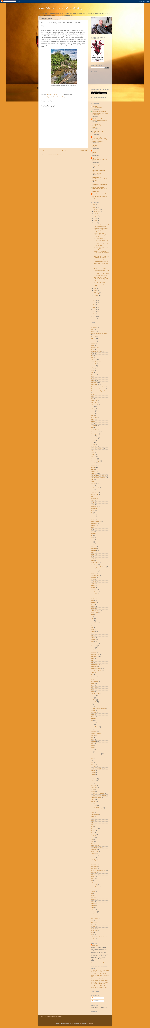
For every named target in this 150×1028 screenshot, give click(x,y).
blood (92, 394)
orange (93, 716)
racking (93, 770)
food (92, 544)
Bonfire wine (94, 400)
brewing (93, 413)
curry (92, 479)
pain (92, 720)
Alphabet (93, 339)
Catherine (93, 425)
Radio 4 (93, 774)
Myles (92, 689)
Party (92, 725)
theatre (93, 876)
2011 (94, 318)
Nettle (92, 698)
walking (63, 97)
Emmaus (93, 517)
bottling (93, 409)
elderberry (93, 506)
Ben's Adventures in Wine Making (60, 8)
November (97, 211)
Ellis (92, 512)
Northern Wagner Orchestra (98, 708)
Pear (92, 737)
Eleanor (93, 510)
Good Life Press (95, 562)
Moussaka (93, 677)
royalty (92, 816)
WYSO (92, 928)
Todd (92, 882)
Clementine (94, 458)
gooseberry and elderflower (98, 567)
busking (93, 419)
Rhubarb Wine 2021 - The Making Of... (101, 248)
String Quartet (94, 851)
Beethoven (94, 374)
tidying (92, 878)
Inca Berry (93, 602)
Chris (92, 442)
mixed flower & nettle (96, 670)
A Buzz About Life (97, 131)
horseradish (94, 594)
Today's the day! (96, 173)
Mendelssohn (94, 666)
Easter (92, 504)
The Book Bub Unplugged (100, 118)
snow (92, 841)
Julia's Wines (94, 623)
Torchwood (94, 885)
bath (92, 368)
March (96, 290)
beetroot (93, 376)
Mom (92, 675)
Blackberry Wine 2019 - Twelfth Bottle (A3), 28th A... (101, 279)
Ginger (92, 558)
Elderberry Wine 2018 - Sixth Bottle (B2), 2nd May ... (101, 270)
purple (92, 758)
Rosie (92, 812)
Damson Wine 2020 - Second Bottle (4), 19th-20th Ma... (101, 235)
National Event (95, 693)
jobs (92, 616)
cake (92, 423)
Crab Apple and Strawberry (98, 477)
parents (93, 722)
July (95, 218)
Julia (92, 621)
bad (92, 357)
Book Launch (94, 404)
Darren (92, 485)
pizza (92, 743)
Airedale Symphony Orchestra (99, 333)
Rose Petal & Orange (96, 808)
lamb (92, 635)
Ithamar (93, 606)
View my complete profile (97, 962)
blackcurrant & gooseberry (98, 386)
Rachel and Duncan (96, 768)
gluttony (93, 560)
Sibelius (93, 837)
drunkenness (94, 494)
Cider (92, 450)
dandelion (93, 483)
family (92, 527)
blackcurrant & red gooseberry (99, 391)
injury (92, 604)
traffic (92, 889)
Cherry (92, 436)
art (91, 355)
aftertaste (93, 331)
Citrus (92, 452)
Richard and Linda (96, 797)
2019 (94, 300)
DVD (92, 500)
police (92, 749)
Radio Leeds (94, 776)
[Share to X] (68, 94)
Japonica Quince (95, 610)
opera (92, 714)
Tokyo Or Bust (96, 124)
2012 (94, 316)
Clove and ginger (95, 461)
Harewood (93, 581)
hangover (93, 577)
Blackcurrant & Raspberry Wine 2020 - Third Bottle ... (101, 265)
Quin (92, 762)
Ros (92, 803)
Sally (92, 822)
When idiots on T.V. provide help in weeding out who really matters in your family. (99, 140)
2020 (94, 298)
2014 (94, 311)
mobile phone (94, 672)
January (96, 295)
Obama (93, 710)
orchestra (93, 718)
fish (92, 535)
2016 (94, 307)
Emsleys (93, 519)
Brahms (93, 411)
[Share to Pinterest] (71, 94)
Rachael (93, 766)
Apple (92, 349)
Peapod (93, 735)
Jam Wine (93, 608)
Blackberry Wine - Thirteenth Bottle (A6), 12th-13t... (101, 257)
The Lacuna (94, 874)
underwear (94, 899)
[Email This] (64, 94)
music (92, 685)
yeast (92, 932)
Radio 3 (93, 772)
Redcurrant (94, 787)
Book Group (94, 402)
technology (94, 860)
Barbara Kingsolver (96, 361)
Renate (93, 789)
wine (92, 920)
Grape (92, 569)
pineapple (93, 741)
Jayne (92, 614)
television (57, 97)
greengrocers (94, 571)
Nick (92, 704)
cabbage (93, 421)
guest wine (94, 573)
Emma (92, 515)
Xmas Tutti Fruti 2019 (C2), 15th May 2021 (101, 244)
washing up (94, 912)
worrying (93, 926)
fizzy (92, 537)
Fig (91, 529)
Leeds (92, 641)
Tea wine (93, 858)
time (92, 880)
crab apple (93, 473)
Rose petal (94, 806)
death (92, 490)
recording (93, 785)
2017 (94, 305)
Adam (92, 329)
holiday (47, 97)
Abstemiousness (95, 325)
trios (92, 893)
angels (92, 345)
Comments (96, 1000)
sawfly (92, 826)
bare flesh (93, 363)
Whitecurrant (94, 916)
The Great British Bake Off (98, 870)
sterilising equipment (96, 847)
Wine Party (94, 922)
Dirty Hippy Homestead (99, 165)
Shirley (92, 833)
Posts (94, 997)
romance (93, 801)
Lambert (93, 637)
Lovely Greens (95, 650)
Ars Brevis (95, 145)
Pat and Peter (94, 727)
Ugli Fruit (93, 897)
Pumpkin (93, 756)
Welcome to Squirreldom (99, 184)
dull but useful (94, 498)
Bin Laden (93, 378)
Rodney (93, 799)
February (96, 293)
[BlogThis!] (66, 94)
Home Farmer (94, 591)
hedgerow (93, 585)
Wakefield (93, 905)
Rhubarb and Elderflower (97, 793)
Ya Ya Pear (94, 930)
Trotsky (93, 895)
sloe (92, 839)
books (92, 406)
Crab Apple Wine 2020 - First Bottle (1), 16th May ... (101, 240)
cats (92, 427)
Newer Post (45, 150)
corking (93, 469)
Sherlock (93, 831)
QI (91, 760)
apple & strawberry (96, 351)
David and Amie (95, 488)
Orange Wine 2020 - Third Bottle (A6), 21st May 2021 (101, 230)
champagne (94, 434)
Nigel (92, 706)
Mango (92, 658)
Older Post (83, 150)
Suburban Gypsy (97, 137)
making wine (94, 656)
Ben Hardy (95, 945)
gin (91, 556)
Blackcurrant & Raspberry (98, 388)
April (95, 288)
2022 (94, 205)
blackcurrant (94, 384)
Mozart (92, 683)
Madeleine (93, 652)
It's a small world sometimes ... (100, 120)
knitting (93, 633)
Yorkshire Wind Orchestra (98, 936)
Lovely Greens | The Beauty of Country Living (99, 187)
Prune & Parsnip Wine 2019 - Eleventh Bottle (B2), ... (101, 274)
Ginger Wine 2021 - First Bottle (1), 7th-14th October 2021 (99, 983)
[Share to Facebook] (69, 94)
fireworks (93, 533)
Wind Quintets (94, 918)
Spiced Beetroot (95, 845)
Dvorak (93, 502)
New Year (93, 700)
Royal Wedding (95, 814)
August (96, 216)
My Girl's (94, 132)
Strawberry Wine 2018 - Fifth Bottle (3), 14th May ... (101, 252)
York (92, 934)
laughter (93, 639)
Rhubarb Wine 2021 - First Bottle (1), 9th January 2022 (100, 971)
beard (92, 370)
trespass (93, 891)
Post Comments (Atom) (54, 154)
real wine (93, 781)
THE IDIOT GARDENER (99, 111)
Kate (92, 625)
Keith (92, 627)
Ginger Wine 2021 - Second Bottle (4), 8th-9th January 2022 (99, 979)
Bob (92, 398)
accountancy (94, 327)
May (95, 222)
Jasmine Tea (94, 612)
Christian (93, 444)
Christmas (93, 446)
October (96, 213)
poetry (92, 747)
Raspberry (93, 779)
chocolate (93, 440)
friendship (93, 550)
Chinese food (94, 438)
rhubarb (52, 97)
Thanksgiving (94, 866)
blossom (93, 396)
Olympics (93, 712)
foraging (93, 546)
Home (64, 150)
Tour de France (95, 887)
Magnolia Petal (95, 654)
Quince (93, 764)
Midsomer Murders (96, 668)
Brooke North (94, 417)
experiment (94, 523)
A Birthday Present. (97, 107)
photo (92, 739)
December (97, 209)
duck (92, 496)
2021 (94, 207)
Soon (93, 153)
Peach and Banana (96, 733)
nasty (92, 691)
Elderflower (94, 508)
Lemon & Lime (95, 643)
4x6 (81, 1023)
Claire (92, 454)
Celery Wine (94, 429)
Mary (92, 662)
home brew (94, 589)
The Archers (94, 868)
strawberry (93, 849)
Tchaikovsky (94, 855)
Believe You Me (96, 177)
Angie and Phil (95, 347)
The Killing (93, 872)
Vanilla (92, 901)
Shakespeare (94, 828)
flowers (93, 539)
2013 (94, 314)
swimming (93, 853)
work (92, 924)
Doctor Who (94, 492)
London (93, 648)
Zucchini (93, 939)
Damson (93, 481)
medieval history (95, 664)
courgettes (93, 471)
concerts (93, 465)
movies (93, 679)
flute (92, 542)
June (95, 220)
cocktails (93, 463)
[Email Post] (61, 94)
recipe (92, 783)
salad (92, 820)
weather (93, 914)
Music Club (94, 687)
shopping (93, 835)
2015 (94, 309)
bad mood (93, 359)
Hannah (93, 579)
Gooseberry (94, 564)
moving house (94, 681)
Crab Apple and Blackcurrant (98, 475)
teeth (92, 862)
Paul (92, 729)
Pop (92, 752)
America (93, 341)
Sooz (92, 843)
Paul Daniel (94, 731)
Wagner (93, 903)
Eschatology (95, 147)
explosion (93, 525)
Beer (92, 372)
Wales (92, 907)
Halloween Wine (95, 575)
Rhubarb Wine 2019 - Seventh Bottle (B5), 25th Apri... (101, 284)
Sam (92, 824)
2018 (94, 302)
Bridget (93, 415)
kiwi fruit (93, 631)
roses (92, 810)
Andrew (93, 343)
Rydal (92, 818)
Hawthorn (93, 583)
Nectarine (93, 695)
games (92, 552)
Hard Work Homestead (99, 194)
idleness (93, 598)
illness (92, 600)
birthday (93, 380)
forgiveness (94, 548)
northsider (95, 106)
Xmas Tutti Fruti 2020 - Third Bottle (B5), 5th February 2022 (99, 986)
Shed (93, 166)
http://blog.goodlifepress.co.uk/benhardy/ (52, 1016)
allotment (93, 336)
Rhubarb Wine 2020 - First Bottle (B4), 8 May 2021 (101, 260)
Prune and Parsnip (96, 754)
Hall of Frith (95, 191)
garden (93, 554)
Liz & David (94, 645)
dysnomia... (95, 158)
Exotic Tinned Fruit (96, 521)
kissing (92, 629)
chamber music (95, 431)
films (92, 531)
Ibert (92, 596)
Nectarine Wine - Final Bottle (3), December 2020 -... (101, 225)
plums (92, 745)
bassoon (93, 366)
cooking (93, 467)
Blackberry (93, 382)
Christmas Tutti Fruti (96, 448)
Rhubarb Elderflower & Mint (98, 795)
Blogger (91, 1023)
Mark (92, 660)
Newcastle (93, 702)
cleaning (93, 456)
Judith (92, 618)
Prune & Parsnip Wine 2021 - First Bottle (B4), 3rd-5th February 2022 (100, 975)
